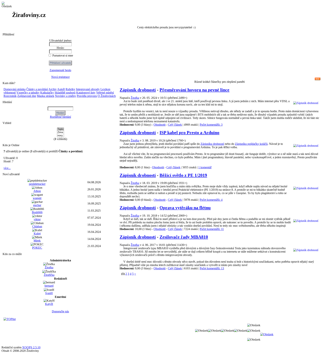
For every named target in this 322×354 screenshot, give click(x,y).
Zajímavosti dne (26, 95)
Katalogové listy (85, 92)
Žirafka (49, 267)
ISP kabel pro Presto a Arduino (189, 132)
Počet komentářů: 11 (212, 229)
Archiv (52, 89)
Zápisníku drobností (212, 143)
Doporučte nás (60, 311)
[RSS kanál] (317, 79)
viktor (37, 219)
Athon (37, 191)
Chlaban (37, 226)
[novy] (60, 135)
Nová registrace (60, 76)
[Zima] (60, 132)
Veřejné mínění (105, 92)
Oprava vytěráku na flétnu (185, 207)
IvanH (49, 293)
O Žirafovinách (107, 95)
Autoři (61, 89)
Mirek (37, 240)
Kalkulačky (47, 92)
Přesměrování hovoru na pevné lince (194, 89)
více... (7, 168)
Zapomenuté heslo (60, 70)
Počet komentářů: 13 (212, 268)
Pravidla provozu (87, 95)
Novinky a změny (65, 95)
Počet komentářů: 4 (211, 199)
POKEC (37, 247)
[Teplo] (60, 129)
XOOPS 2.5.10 (31, 347)
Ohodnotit (159, 124)
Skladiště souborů (65, 92)
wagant (37, 198)
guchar (37, 205)
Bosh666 (37, 212)
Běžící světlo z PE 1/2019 (183, 175)
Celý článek (175, 124)
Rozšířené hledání (60, 116)
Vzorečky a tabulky (28, 92)
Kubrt (37, 233)
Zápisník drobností (138, 89)
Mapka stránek (45, 95)
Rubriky (70, 89)
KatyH (49, 304)
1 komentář (204, 167)
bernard (49, 285)
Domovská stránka (15, 89)
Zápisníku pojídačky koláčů (251, 143)
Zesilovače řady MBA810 (184, 237)
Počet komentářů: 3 (211, 124)
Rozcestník (10, 95)
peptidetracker (37, 183)
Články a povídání (37, 89)
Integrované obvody (88, 89)
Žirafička (49, 274)
